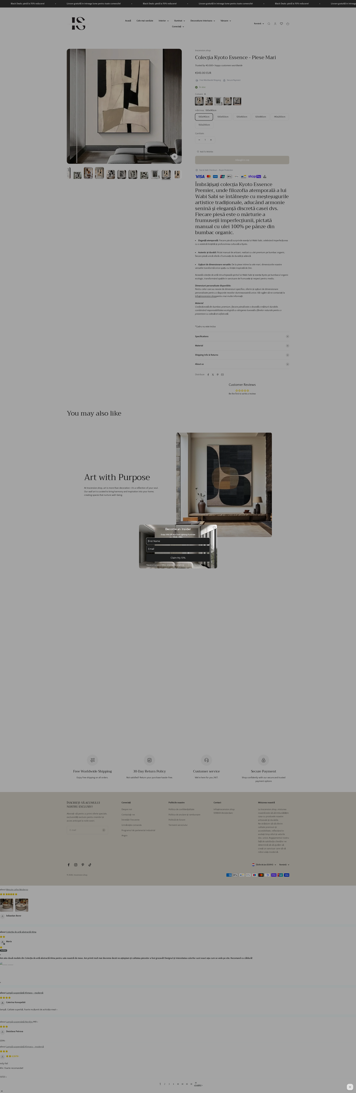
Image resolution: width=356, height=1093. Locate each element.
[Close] (214, 527)
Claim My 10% (178, 558)
